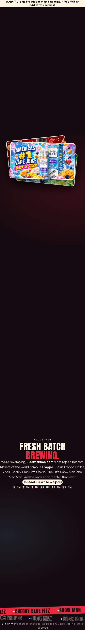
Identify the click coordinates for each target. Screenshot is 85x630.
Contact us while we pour (42, 482)
